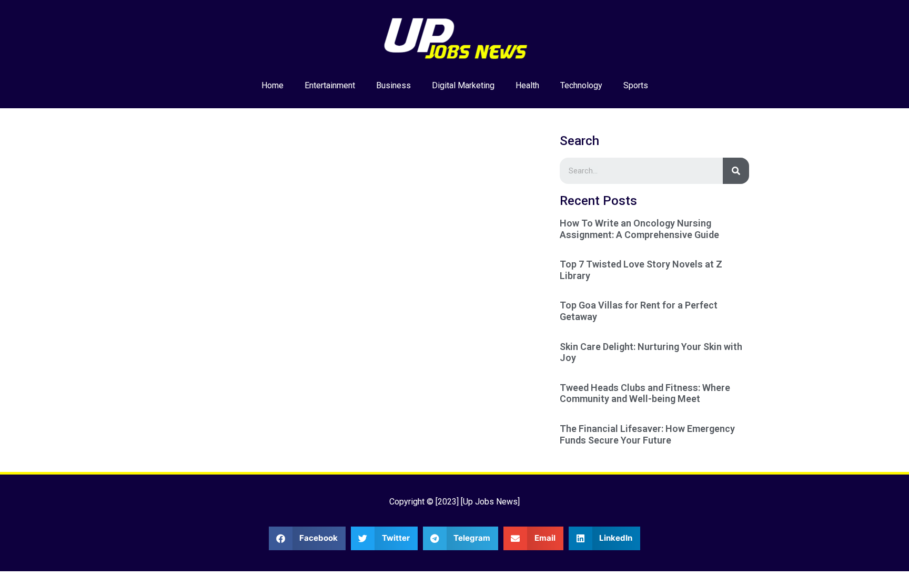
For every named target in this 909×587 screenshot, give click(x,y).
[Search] (736, 171)
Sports (635, 85)
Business (393, 85)
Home (272, 85)
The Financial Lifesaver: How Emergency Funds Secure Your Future (647, 434)
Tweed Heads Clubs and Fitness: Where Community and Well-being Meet (645, 393)
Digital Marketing (463, 85)
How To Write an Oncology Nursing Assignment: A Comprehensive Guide (639, 229)
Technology (581, 85)
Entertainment (330, 85)
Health (527, 85)
